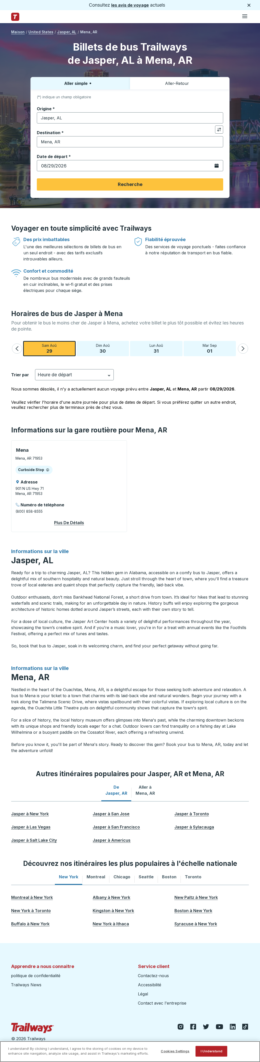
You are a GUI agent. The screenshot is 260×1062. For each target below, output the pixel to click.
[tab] (116, 790)
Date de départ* (54, 156)
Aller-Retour (177, 83)
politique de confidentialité (35, 975)
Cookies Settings (175, 1051)
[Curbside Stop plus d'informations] (47, 470)
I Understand (211, 1051)
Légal (143, 993)
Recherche (130, 184)
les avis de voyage (130, 5)
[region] (130, 1051)
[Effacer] (217, 118)
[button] (17, 348)
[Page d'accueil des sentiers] (15, 17)
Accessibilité (149, 984)
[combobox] (130, 117)
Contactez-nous (153, 975)
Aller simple (76, 83)
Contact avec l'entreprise (162, 1003)
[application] (69, 486)
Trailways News (26, 984)
